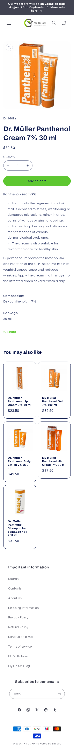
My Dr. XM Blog (19, 666)
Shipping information (23, 608)
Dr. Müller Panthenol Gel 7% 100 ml (52, 401)
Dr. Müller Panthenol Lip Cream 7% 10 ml (19, 401)
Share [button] (11, 331)
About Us (15, 598)
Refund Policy (18, 627)
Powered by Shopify (48, 744)
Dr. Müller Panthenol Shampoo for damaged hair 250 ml (18, 528)
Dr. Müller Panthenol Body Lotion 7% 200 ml (19, 463)
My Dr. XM (29, 744)
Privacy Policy (18, 617)
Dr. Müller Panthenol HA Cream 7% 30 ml (54, 461)
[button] (8, 22)
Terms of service (20, 646)
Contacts (15, 588)
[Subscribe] (60, 694)
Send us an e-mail (21, 636)
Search (13, 578)
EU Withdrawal (19, 656)
